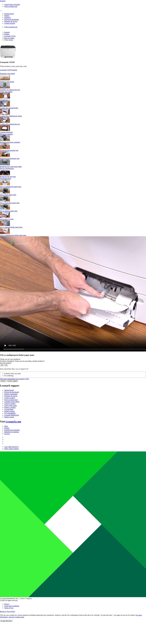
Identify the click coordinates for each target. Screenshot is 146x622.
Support (7, 32)
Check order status (10, 405)
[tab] (73, 74)
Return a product (10, 407)
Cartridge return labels (11, 402)
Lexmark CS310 (9, 36)
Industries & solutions (11, 432)
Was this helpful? (6, 363)
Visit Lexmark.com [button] (10, 6)
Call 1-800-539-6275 (11, 447)
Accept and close (6, 621)
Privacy (6, 604)
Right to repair (9, 417)
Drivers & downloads (11, 392)
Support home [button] (9, 14)
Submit (3, 381)
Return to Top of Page (7, 611)
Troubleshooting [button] (5, 178)
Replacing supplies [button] (6, 134)
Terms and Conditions (11, 606)
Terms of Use (8, 608)
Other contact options (11, 449)
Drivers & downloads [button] (11, 19)
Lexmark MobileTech (11, 415)
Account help (8, 409)
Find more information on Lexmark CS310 (14, 379)
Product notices (9, 411)
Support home (9, 390)
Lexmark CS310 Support (8, 70)
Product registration (10, 394)
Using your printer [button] (6, 92)
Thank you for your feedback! (10, 359)
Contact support (12, 381)
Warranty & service (10, 396)
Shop (6, 426)
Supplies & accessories (12, 430)
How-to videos (9, 38)
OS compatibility (10, 413)
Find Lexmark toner (11, 400)
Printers (6, 34)
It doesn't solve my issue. (12, 373)
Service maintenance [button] (7, 168)
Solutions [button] (7, 17)
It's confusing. (9, 376)
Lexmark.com (13, 421)
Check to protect (9, 403)
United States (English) (12, 4)
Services (7, 434)
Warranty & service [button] (10, 21)
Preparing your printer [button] (7, 73)
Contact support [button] (9, 23)
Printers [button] (6, 16)
